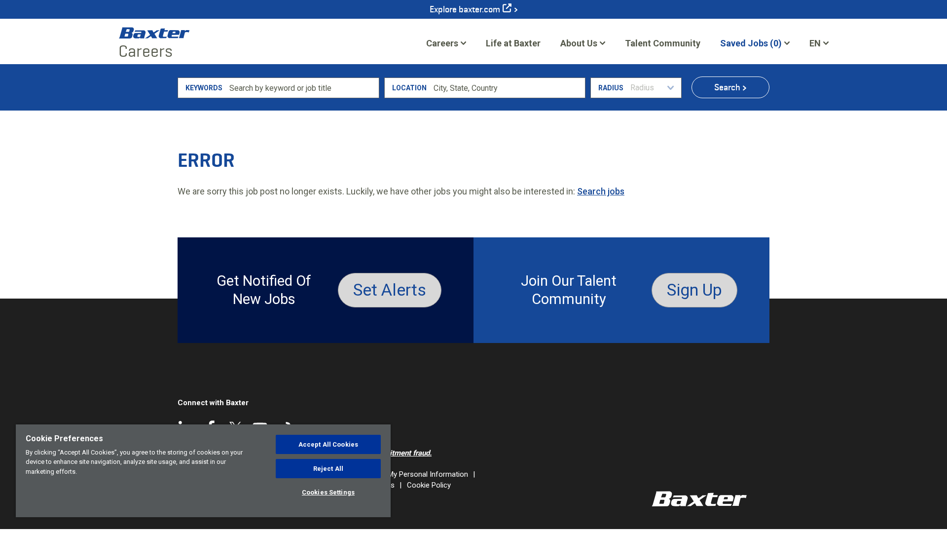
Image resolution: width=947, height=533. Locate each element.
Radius (610, 87)
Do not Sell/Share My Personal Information (398, 474)
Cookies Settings (328, 492)
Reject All (328, 468)
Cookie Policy (429, 485)
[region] (203, 470)
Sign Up (694, 290)
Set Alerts (389, 290)
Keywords (203, 87)
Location (409, 87)
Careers (442, 43)
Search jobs (600, 191)
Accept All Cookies (328, 444)
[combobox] (507, 88)
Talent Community (662, 46)
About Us (578, 43)
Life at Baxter (513, 43)
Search (727, 87)
